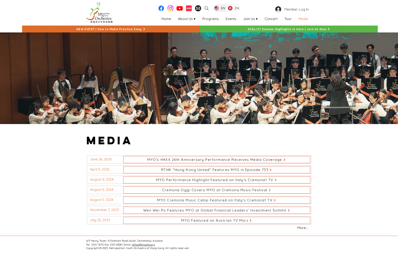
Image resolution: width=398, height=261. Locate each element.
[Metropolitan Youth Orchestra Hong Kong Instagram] (170, 8)
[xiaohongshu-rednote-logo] (189, 8)
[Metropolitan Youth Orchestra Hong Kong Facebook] (161, 8)
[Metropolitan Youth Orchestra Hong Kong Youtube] (179, 8)
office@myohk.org (143, 244)
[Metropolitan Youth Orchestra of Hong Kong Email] (198, 8)
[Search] (206, 8)
